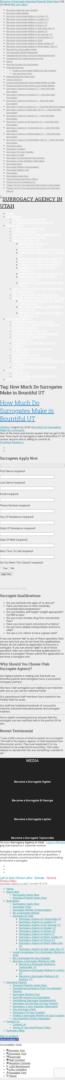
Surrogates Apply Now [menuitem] (26, 894)
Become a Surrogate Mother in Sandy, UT (27, 31)
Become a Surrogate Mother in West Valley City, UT (32, 46)
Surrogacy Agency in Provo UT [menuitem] (37, 940)
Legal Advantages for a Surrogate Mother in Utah (30, 82)
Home (9, 61)
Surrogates (11, 173)
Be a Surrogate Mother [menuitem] (26, 912)
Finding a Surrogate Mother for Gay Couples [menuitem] (39, 1015)
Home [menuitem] (10, 888)
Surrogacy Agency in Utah (14, 883)
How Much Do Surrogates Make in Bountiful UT (27, 411)
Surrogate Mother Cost (17, 170)
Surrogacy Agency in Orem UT (40, 264)
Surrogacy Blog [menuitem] (15, 1030)
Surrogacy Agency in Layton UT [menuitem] (37, 922)
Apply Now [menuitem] (12, 891)
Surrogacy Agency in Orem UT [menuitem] (37, 934)
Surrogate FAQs (14, 164)
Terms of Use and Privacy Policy (22, 179)
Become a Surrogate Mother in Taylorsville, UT (29, 37)
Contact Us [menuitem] (13, 1021)
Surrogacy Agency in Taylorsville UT (34, 245)
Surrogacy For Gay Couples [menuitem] (29, 1012)
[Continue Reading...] (12, 442)
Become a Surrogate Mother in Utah (24, 40)
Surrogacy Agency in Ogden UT (41, 258)
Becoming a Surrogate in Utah (21, 49)
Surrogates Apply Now (17, 176)
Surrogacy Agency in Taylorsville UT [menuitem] (40, 919)
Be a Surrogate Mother (17, 13)
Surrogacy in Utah (15, 155)
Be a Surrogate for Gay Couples (22, 10)
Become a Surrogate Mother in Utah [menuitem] (34, 961)
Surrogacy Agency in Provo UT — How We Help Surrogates (35, 107)
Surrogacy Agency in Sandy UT (40, 261)
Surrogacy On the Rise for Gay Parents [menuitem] (35, 1003)
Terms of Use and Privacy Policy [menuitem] (32, 1027)
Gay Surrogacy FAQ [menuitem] (24, 1009)
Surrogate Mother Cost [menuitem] (26, 994)
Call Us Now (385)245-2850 (16, 877)
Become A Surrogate (12, 1)
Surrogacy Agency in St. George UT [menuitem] (40, 925)
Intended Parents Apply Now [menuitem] (30, 897)
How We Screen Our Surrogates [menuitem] (31, 997)
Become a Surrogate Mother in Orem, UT (27, 22)
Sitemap (39, 877)
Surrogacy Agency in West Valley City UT (38, 278)
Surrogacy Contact (15, 149)
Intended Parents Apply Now (20, 76)
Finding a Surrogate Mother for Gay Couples (34, 70)
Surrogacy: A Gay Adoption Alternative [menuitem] (35, 1006)
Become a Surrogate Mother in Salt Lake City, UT (30, 28)
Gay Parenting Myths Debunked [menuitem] (31, 1018)
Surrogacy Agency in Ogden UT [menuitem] (37, 928)
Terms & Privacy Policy (13, 588)
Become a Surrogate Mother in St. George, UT (29, 34)
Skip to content (9, 1036)
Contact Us (14, 370)
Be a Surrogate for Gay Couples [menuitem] (31, 958)
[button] (9, 1039)
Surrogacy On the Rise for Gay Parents (25, 158)
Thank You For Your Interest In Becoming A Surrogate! (33, 185)
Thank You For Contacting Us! (20, 182)
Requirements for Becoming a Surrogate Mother (30, 85)
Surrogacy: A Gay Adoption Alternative (25, 161)
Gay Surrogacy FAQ (22, 73)
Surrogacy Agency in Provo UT (41, 273)
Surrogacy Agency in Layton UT (41, 249)
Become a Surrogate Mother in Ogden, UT (27, 19)
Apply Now (13, 216)
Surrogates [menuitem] (12, 900)
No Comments (15, 430)
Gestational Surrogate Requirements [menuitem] (34, 1000)
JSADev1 (5, 427)
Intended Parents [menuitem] (16, 982)
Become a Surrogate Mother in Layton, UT (27, 16)
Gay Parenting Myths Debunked (22, 52)
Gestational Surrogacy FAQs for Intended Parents (30, 55)
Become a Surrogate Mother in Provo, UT (26, 25)
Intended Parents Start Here (42, 1)
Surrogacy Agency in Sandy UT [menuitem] (37, 931)
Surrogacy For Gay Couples (19, 152)
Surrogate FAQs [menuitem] (22, 906)
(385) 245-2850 (18, 4)
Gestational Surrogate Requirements (24, 58)
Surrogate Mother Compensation (22, 167)
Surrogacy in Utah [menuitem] (23, 916)
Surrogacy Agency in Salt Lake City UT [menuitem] (41, 949)
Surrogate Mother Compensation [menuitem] (32, 909)
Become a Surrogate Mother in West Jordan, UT (30, 43)
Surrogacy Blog (14, 146)
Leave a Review (14, 79)
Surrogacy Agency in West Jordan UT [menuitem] (41, 937)
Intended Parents (15, 67)
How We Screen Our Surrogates (22, 64)
